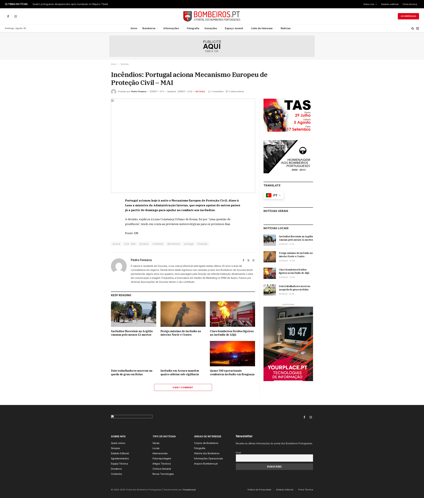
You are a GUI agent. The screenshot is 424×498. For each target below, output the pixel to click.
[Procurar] (413, 28)
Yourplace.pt (189, 489)
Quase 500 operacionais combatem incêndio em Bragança (232, 372)
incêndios (158, 243)
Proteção (203, 243)
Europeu (144, 243)
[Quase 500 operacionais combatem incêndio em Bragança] (232, 353)
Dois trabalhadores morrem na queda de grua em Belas (131, 372)
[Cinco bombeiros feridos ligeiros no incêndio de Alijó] (232, 314)
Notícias (286, 28)
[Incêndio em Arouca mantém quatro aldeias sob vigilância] (183, 353)
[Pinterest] (99, 232)
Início (134, 28)
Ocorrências (408, 16)
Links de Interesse (262, 28)
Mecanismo (174, 243)
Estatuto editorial (389, 4)
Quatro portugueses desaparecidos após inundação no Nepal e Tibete (70, 4)
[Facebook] (99, 209)
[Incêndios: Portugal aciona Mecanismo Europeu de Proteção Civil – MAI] (183, 146)
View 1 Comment (183, 387)
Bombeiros (148, 28)
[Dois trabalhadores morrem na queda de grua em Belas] (133, 353)
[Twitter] (99, 216)
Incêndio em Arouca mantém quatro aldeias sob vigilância (179, 372)
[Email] (99, 239)
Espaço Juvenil (234, 28)
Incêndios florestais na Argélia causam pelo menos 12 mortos (132, 333)
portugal (188, 243)
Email (238, 452)
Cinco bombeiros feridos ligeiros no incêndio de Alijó (232, 333)
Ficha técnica (410, 4)
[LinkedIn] (99, 224)
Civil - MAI (129, 243)
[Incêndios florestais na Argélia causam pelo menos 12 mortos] (133, 314)
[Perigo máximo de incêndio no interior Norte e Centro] (183, 314)
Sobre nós (369, 4)
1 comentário (217, 91)
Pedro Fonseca (138, 91)
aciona (116, 243)
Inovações (211, 28)
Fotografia (193, 28)
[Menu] (417, 28)
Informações (171, 28)
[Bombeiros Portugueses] (212, 16)
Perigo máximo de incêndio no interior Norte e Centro (180, 333)
